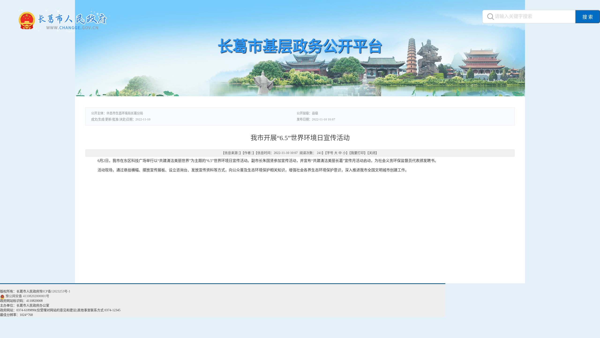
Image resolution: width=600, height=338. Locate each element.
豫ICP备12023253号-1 (54, 291)
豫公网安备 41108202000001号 (27, 296)
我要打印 (357, 153)
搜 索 (587, 17)
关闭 (372, 153)
